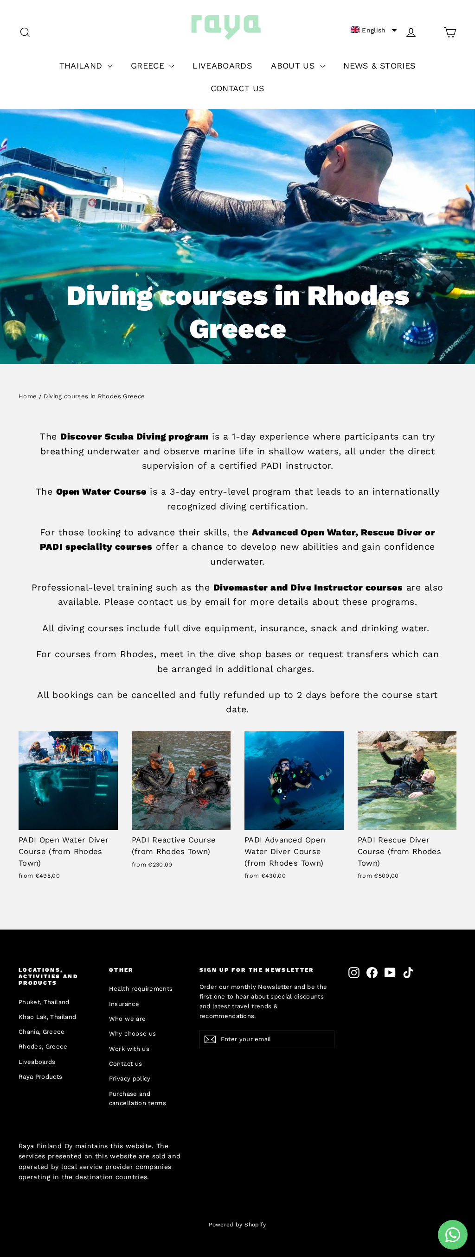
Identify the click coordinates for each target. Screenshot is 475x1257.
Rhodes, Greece (43, 1046)
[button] (373, 30)
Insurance (124, 1003)
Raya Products (41, 1076)
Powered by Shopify (237, 1224)
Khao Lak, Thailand (47, 1016)
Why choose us (132, 1033)
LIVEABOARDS (222, 65)
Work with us (129, 1048)
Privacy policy (130, 1078)
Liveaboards (37, 1061)
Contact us (125, 1063)
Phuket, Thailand (44, 1002)
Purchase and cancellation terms (137, 1098)
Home (28, 396)
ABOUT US (294, 65)
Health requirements (141, 988)
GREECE (149, 65)
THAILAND (82, 65)
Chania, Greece (41, 1031)
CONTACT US (238, 88)
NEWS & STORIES (379, 65)
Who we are (127, 1018)
